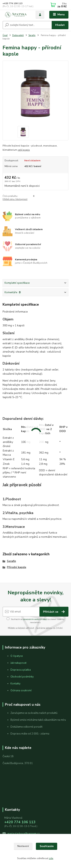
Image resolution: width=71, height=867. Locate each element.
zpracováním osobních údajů (35, 619)
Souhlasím (47, 846)
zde (51, 858)
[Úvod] (16, 15)
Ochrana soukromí (21, 690)
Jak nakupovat (18, 663)
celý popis (24, 149)
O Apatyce (16, 656)
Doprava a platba (20, 670)
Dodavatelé (18, 35)
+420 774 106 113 (12, 3)
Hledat (60, 25)
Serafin (32, 35)
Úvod (5, 35)
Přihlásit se (51, 612)
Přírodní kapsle (16, 567)
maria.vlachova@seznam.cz (23, 833)
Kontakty (15, 683)
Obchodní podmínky (22, 676)
